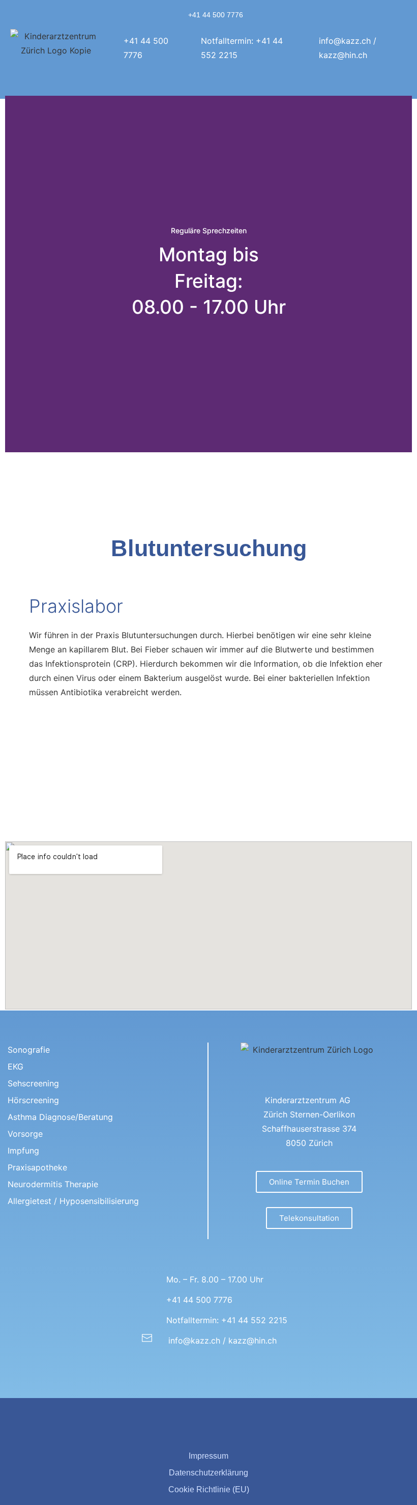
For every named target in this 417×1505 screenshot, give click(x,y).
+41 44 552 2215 (254, 1320)
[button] (342, 83)
